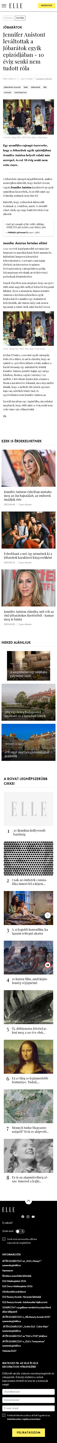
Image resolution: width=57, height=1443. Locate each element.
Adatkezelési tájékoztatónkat (23, 1419)
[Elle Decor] (15, 5)
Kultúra (20, 18)
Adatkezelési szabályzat (14, 1292)
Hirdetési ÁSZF (9, 1351)
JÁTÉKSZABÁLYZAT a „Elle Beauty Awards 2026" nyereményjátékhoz (26, 1319)
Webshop (46, 5)
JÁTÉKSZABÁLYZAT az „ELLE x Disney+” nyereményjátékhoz (22, 1263)
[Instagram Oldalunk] (28, 1216)
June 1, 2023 (34, 232)
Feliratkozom (28, 1432)
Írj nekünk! (7, 1223)
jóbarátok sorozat (12, 87)
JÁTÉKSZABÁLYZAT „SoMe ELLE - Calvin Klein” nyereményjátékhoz (25, 1329)
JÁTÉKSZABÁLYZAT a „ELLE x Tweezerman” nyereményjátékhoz (23, 1343)
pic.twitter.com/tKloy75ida (32, 227)
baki (26, 87)
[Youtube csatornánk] (33, 1217)
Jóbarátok (35, 87)
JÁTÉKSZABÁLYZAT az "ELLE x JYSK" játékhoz (24, 1336)
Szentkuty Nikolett (44, 79)
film (45, 87)
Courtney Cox (20, 92)
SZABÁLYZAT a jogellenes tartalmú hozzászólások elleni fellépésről (26, 1309)
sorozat (7, 92)
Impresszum (7, 1270)
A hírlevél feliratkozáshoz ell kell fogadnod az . (28, 1417)
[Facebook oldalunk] (22, 1216)
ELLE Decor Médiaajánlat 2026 (17, 1286)
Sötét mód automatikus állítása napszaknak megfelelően (22, 1241)
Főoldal (8, 18)
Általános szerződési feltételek (16, 1276)
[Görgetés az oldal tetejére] (28, 1200)
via (4, 415)
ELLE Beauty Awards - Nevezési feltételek (21, 1297)
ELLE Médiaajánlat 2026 (14, 1281)
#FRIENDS (11, 227)
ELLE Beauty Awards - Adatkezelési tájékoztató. (25, 1302)
